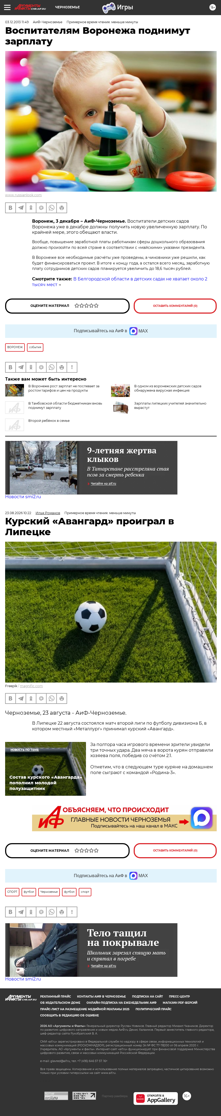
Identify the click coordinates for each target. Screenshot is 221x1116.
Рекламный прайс (55, 996)
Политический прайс (153, 1009)
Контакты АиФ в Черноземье (101, 996)
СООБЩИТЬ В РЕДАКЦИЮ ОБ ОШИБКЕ (69, 1015)
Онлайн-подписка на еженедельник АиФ (122, 1003)
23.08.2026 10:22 (18, 513)
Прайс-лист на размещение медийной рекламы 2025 (84, 1009)
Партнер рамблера (114, 1096)
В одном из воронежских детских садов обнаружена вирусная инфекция (167, 388)
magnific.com (31, 686)
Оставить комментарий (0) (175, 306)
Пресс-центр (179, 996)
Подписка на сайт (147, 996)
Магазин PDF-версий (180, 1003)
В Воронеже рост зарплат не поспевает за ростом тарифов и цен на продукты (63, 388)
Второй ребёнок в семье (49, 421)
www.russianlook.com (23, 195)
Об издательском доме (60, 1003)
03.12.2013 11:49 (17, 22)
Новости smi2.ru (23, 496)
